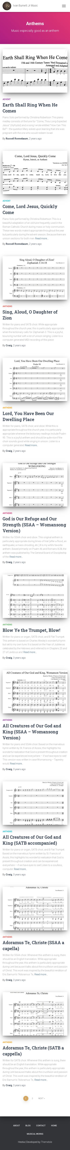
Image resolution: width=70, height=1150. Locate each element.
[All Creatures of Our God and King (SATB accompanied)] (35, 803)
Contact (41, 1125)
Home (54, 1125)
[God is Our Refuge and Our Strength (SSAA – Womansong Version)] (35, 485)
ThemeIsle (46, 1142)
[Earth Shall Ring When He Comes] (35, 71)
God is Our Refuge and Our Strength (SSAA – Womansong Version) (34, 525)
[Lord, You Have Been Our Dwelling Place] (35, 379)
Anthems (7, 306)
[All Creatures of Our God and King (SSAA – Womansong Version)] (35, 692)
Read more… (41, 238)
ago (35, 138)
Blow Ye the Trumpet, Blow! (31, 630)
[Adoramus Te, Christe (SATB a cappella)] (35, 1014)
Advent (7, 99)
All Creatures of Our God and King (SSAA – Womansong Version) (32, 732)
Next (40, 1098)
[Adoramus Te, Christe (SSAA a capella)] (35, 908)
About (16, 1125)
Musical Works (35, 1134)
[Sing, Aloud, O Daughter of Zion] (35, 278)
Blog (28, 1125)
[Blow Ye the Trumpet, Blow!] (35, 596)
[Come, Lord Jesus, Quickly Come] (35, 172)
